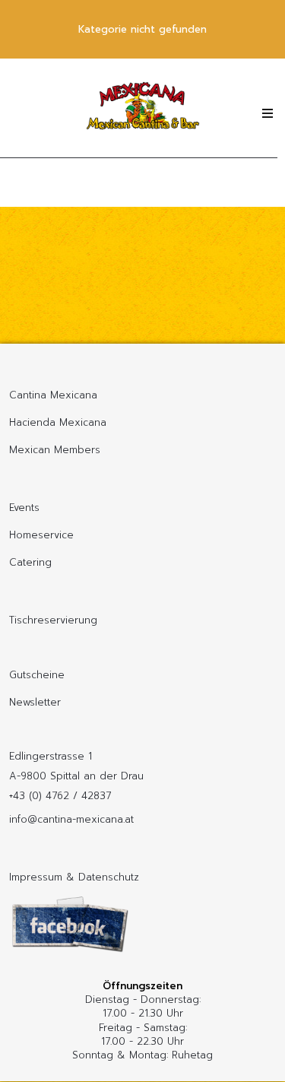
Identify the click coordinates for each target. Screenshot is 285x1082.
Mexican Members (54, 450)
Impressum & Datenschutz (74, 877)
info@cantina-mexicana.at (71, 819)
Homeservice (41, 535)
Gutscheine (37, 675)
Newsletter (35, 702)
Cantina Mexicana (53, 395)
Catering (30, 562)
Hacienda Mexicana (57, 422)
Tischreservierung (53, 620)
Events (24, 507)
